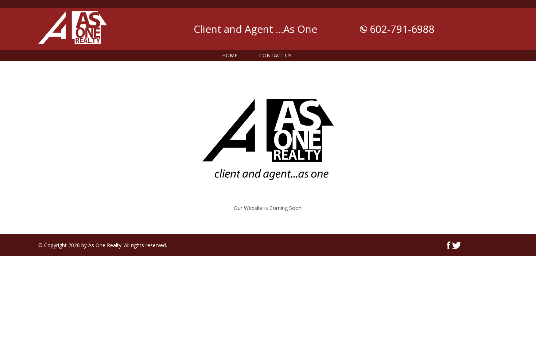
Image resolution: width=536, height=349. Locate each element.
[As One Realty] (72, 45)
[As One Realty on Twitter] (456, 247)
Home (229, 55)
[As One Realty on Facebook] (449, 247)
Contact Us (275, 55)
